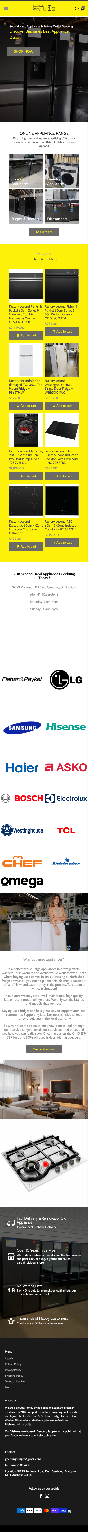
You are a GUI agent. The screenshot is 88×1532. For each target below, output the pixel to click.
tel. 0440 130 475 (17, 1465)
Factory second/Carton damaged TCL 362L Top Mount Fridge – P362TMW (25, 386)
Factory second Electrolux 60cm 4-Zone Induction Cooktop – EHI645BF (26, 527)
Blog (7, 1387)
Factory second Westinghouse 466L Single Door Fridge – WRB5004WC (59, 386)
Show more (44, 232)
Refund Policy (13, 1364)
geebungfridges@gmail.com (23, 1459)
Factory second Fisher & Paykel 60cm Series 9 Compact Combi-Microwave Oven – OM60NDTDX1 (25, 314)
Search (9, 1358)
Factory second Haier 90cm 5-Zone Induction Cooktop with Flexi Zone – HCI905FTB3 (62, 457)
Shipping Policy (14, 1375)
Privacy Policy (13, 1369)
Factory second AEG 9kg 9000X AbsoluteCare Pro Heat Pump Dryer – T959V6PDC (26, 457)
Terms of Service (15, 1381)
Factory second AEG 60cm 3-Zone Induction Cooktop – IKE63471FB (61, 525)
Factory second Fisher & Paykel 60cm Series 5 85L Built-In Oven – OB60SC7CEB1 (61, 312)
